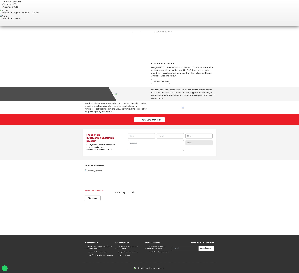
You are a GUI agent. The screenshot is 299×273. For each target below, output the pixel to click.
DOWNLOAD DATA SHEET (151, 120)
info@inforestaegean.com (159, 252)
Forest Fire (136, 31)
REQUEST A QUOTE (161, 81)
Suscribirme (205, 248)
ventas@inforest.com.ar (97, 252)
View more (92, 198)
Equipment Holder (147, 31)
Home (129, 31)
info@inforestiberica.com (128, 252)
